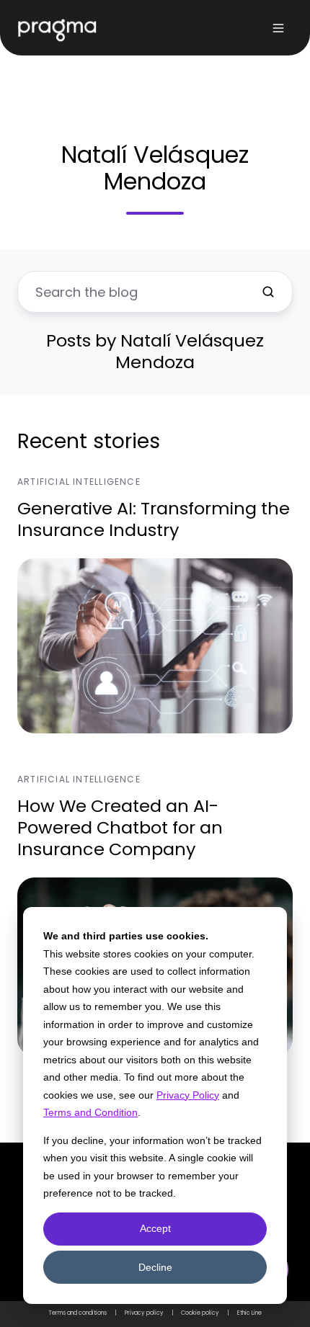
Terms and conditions (77, 1313)
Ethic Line (249, 1313)
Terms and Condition (90, 1112)
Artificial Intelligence (79, 481)
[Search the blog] (268, 292)
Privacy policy (144, 1313)
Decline (155, 1267)
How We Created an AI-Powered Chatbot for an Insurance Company (120, 827)
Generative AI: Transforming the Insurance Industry (153, 519)
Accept (155, 1228)
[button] (278, 28)
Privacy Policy (187, 1095)
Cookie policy (200, 1313)
